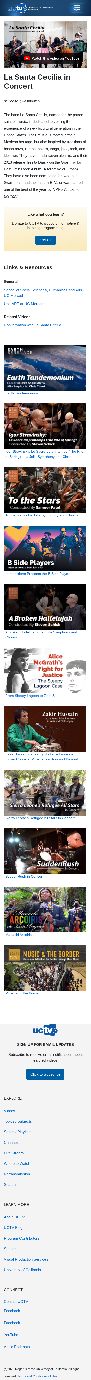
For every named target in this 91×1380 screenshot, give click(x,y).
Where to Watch (17, 1163)
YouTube (11, 1335)
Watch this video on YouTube (51, 59)
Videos (9, 1111)
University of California (22, 1270)
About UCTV (14, 1217)
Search (10, 1184)
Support (10, 1249)
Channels (11, 1142)
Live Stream (14, 1153)
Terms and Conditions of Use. (37, 1376)
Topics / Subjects (18, 1121)
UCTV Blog (13, 1227)
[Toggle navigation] (76, 8)
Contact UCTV (16, 1301)
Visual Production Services (26, 1259)
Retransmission (17, 1174)
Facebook (12, 1323)
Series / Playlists (17, 1132)
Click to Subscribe (45, 1074)
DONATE (45, 240)
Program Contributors (21, 1238)
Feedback (12, 1311)
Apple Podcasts (17, 1347)
